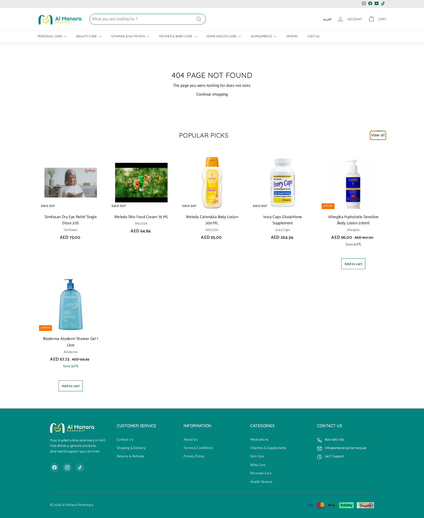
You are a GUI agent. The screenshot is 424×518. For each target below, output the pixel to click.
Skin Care (257, 456)
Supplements (262, 36)
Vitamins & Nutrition (128, 36)
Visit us (313, 36)
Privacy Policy (194, 456)
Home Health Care (222, 36)
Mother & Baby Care (176, 36)
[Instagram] (67, 467)
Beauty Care (87, 36)
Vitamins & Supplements (268, 448)
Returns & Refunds (130, 456)
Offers (292, 36)
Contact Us (125, 440)
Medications (259, 440)
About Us (191, 440)
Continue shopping (212, 94)
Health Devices (261, 482)
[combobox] (147, 19)
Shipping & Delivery (131, 448)
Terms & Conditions (198, 448)
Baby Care (257, 465)
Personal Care (50, 36)
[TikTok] (80, 467)
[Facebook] (54, 467)
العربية (327, 19)
